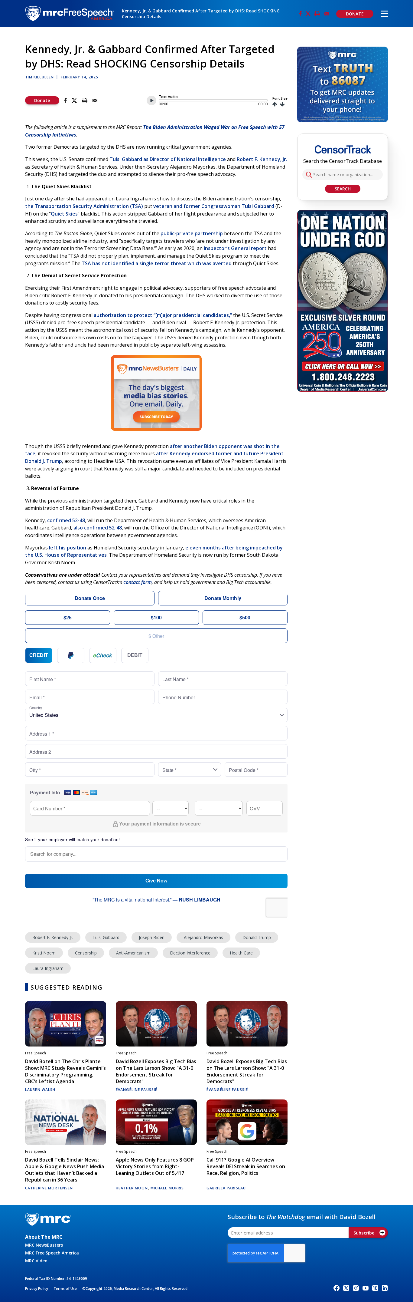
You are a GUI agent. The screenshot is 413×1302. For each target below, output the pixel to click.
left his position (67, 547)
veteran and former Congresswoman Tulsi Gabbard (213, 206)
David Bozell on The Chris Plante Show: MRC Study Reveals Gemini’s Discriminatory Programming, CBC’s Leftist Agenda (65, 1071)
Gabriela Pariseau (226, 1188)
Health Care (241, 953)
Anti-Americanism (133, 953)
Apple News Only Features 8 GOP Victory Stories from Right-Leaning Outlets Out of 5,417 (155, 1166)
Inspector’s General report (235, 248)
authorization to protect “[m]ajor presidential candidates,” (163, 315)
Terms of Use (65, 1288)
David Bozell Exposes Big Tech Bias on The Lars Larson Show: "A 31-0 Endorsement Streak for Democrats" (156, 1071)
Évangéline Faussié (136, 1089)
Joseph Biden (151, 937)
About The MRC (44, 1237)
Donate (42, 100)
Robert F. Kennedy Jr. (52, 937)
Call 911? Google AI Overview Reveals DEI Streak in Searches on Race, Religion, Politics (246, 1166)
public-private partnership (192, 233)
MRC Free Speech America (52, 1253)
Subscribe (364, 1233)
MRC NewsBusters (44, 1245)
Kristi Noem (44, 953)
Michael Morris (167, 1188)
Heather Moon (132, 1188)
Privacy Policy (36, 1288)
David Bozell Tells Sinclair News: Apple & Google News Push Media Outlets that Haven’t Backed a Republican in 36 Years (64, 1169)
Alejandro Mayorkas (203, 937)
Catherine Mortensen (49, 1188)
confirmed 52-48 (66, 520)
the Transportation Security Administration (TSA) (84, 206)
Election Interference (190, 953)
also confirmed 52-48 (97, 527)
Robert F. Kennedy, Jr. (262, 159)
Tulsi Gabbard (106, 937)
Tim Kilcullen (39, 77)
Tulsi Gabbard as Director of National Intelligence (167, 159)
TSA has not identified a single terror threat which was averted (157, 263)
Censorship (86, 953)
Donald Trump (256, 937)
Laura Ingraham (47, 968)
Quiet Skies (64, 213)
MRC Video (36, 1261)
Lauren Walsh (40, 1089)
